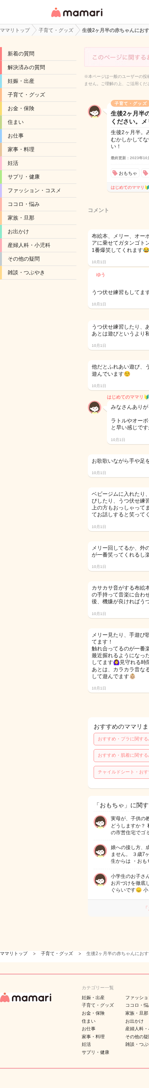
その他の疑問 (24, 259)
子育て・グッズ (26, 95)
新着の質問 (21, 54)
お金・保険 (21, 108)
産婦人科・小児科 (29, 245)
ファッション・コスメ (34, 190)
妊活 (13, 163)
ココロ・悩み (24, 204)
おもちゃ (128, 173)
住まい (16, 122)
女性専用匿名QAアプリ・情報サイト (76, 17)
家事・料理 (21, 149)
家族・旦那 (21, 218)
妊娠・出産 (21, 81)
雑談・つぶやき (26, 272)
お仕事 (16, 136)
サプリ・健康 (24, 177)
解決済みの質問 (26, 67)
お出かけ (18, 231)
